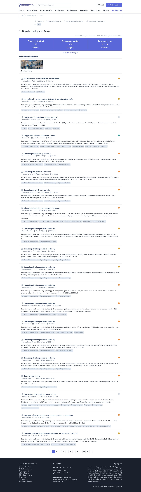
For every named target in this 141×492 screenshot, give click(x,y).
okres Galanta (27, 251)
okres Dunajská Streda (30, 396)
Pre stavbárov (32, 10)
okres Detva (27, 342)
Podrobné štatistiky (69, 53)
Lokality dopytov (24, 473)
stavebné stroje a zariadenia (31, 408)
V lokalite (40, 21)
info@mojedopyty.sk (63, 467)
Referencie (22, 477)
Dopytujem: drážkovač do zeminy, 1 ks (40, 394)
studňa (89, 146)
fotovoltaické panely (99, 221)
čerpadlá (49, 128)
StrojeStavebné (34, 405)
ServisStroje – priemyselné (60, 426)
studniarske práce (79, 146)
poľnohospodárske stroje (47, 278)
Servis (79, 426)
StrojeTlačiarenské (29, 92)
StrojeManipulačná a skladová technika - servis (36, 426)
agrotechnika (62, 314)
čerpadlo (57, 128)
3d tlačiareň (41, 92)
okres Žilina (26, 81)
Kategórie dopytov (24, 471)
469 (87, 452)
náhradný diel (71, 444)
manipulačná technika (104, 426)
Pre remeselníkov (46, 10)
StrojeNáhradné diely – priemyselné (33, 444)
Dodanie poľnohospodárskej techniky (39, 229)
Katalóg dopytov (31, 15)
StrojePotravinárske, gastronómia (32, 164)
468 (84, 452)
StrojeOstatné (27, 110)
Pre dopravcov (72, 10)
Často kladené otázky (25, 481)
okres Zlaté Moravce (29, 119)
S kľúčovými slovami (54, 21)
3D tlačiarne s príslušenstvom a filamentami (42, 79)
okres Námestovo (28, 156)
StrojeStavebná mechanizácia (50, 405)
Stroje (37, 110)
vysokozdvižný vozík (89, 426)
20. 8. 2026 (37, 417)
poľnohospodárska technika (74, 221)
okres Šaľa (26, 436)
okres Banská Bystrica (30, 305)
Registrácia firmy (25, 467)
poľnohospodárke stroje (63, 260)
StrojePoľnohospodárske (30, 221)
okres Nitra (26, 138)
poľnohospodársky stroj (47, 260)
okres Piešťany (28, 269)
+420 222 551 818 (62, 473)
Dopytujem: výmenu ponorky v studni (39, 135)
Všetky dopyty (95, 10)
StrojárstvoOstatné (47, 110)
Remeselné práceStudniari (30, 146)
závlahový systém (77, 405)
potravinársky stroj (51, 164)
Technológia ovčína (32, 376)
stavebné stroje (98, 405)
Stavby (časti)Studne (48, 146)
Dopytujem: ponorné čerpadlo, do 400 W (40, 117)
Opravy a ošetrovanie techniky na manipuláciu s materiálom (48, 415)
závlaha (88, 405)
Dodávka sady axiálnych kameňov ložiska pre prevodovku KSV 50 (51, 433)
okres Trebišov (27, 210)
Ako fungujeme (23, 479)
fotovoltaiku (88, 221)
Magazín (106, 10)
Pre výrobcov (59, 10)
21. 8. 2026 (39, 81)
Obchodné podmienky (25, 469)
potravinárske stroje (64, 164)
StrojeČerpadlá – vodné (36, 128)
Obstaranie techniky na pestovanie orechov (42, 208)
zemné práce (65, 405)
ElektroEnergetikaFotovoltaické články (52, 221)
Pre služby (84, 10)
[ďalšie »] (90, 451)
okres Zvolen (27, 417)
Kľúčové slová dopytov (26, 475)
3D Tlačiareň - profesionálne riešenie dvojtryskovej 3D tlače (48, 99)
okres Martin (27, 324)
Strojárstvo (59, 110)
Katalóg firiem (117, 10)
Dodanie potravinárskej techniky (37, 154)
